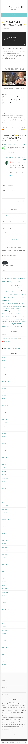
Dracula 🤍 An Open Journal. (8, 345)
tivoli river (10, 319)
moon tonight (16, 301)
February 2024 (5, 364)
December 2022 (5, 412)
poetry (5, 306)
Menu (15, 14)
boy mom (15, 282)
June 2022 (4, 429)
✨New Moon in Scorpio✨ (22, 128)
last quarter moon (20, 294)
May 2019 (4, 530)
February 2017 (5, 592)
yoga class (23, 324)
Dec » (6, 232)
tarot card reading (8, 120)
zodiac (7, 122)
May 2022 (4, 433)
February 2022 (5, 443)
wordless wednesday (5, 323)
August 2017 (4, 571)
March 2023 (4, 402)
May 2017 (4, 581)
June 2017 (4, 578)
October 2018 (5, 540)
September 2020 (5, 488)
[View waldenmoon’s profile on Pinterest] (14, 239)
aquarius (14, 278)
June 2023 (4, 391)
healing (18, 291)
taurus (8, 313)
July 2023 (4, 388)
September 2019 (5, 519)
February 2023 (5, 405)
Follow (4, 262)
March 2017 (4, 588)
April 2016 (4, 626)
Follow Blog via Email (14, 247)
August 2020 (4, 492)
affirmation (4, 278)
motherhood (22, 301)
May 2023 (4, 395)
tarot (3, 120)
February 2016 (5, 633)
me (20, 297)
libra (3, 297)
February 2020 (5, 505)
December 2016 (5, 599)
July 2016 (4, 616)
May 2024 (4, 357)
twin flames (11, 321)
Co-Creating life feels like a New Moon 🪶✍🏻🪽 (11, 338)
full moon (20, 288)
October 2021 (5, 457)
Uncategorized (9, 113)
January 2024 (4, 367)
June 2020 (4, 498)
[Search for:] (14, 270)
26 (20, 225)
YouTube (16, 326)
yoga (13, 324)
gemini (8, 291)
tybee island (16, 321)
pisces (3, 306)
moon (23, 297)
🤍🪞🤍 (4, 334)
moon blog (5, 301)
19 (20, 221)
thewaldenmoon (9, 157)
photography (22, 303)
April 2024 (4, 360)
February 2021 (5, 478)
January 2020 (4, 509)
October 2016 (5, 606)
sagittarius (17, 306)
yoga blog (18, 324)
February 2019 (5, 537)
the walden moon (15, 120)
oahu (12, 303)
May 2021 (4, 471)
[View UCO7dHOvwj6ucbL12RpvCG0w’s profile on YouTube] (16, 239)
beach (24, 278)
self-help (14, 308)
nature (3, 303)
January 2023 (4, 409)
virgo (19, 321)
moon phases (11, 301)
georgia (11, 291)
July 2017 (4, 575)
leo (24, 294)
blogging (11, 115)
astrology (7, 115)
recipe (7, 306)
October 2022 (5, 419)
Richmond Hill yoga (12, 306)
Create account (5, 680)
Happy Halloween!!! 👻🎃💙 (7, 128)
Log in (3, 683)
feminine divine (20, 285)
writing (10, 323)
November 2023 (5, 374)
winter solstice (23, 321)
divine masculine (12, 285)
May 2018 (4, 543)
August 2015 (4, 654)
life (11, 117)
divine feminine (16, 115)
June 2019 (4, 526)
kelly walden (7, 117)
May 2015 (4, 664)
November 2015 (5, 644)
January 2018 (4, 554)
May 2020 (4, 502)
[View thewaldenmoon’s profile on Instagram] (12, 239)
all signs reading (9, 278)
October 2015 (5, 647)
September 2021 (5, 460)
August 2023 (4, 384)
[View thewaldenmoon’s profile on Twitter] (11, 239)
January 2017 (4, 595)
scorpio (11, 308)
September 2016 (5, 609)
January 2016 (4, 637)
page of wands (17, 119)
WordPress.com (5, 694)
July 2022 (4, 426)
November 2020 (5, 485)
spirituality (22, 119)
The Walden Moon (14, 7)
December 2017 (5, 557)
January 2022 (4, 447)
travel (13, 319)
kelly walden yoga (12, 294)
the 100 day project (12, 313)
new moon (7, 303)
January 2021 (4, 481)
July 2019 (4, 523)
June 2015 (4, 661)
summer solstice (12, 311)
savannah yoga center (6, 308)
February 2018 (5, 550)
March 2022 (4, 440)
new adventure (19, 117)
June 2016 (4, 619)
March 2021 (4, 474)
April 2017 (4, 585)
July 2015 (4, 657)
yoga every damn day (7, 326)
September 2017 (5, 568)
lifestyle (13, 117)
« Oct (3, 232)
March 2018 (4, 547)
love (14, 297)
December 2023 (5, 371)
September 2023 (5, 381)
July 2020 (4, 495)
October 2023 (5, 378)
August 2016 (4, 613)
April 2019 (4, 533)
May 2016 (4, 623)
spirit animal (18, 308)
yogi (13, 326)
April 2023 (4, 398)
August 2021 (4, 464)
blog (3, 282)
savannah (23, 306)
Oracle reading (16, 303)
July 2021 (4, 467)
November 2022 (5, 416)
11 (17, 218)
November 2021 (5, 454)
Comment (19, 201)
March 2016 (4, 630)
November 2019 (5, 516)
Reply (24, 144)
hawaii (14, 291)
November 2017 (5, 561)
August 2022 (4, 422)
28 (3, 228)
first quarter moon (6, 288)
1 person (12, 152)
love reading (17, 297)
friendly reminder (13, 288)
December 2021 (5, 450)
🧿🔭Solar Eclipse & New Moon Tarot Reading (11, 348)
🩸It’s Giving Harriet (6, 341)
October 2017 (5, 564)
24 (13, 225)
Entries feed (4, 687)
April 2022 (4, 436)
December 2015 (5, 640)
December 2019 (5, 512)
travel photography (18, 319)
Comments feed (5, 690)
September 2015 (5, 651)
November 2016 (5, 602)
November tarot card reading (8, 119)
